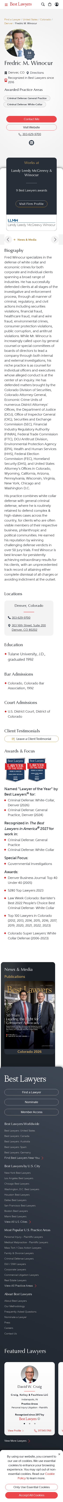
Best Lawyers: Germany (17, 1152)
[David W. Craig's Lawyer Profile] (29, 1379)
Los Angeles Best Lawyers (18, 1178)
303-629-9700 (21, 617)
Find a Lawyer (12, 19)
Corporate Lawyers (15, 1269)
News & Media (27, 239)
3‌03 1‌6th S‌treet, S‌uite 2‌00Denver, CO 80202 (29, 627)
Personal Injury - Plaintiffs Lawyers (23, 1236)
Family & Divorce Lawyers (19, 1253)
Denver (8, 23)
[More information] (39, 1419)
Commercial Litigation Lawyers (21, 1274)
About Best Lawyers (15, 1300)
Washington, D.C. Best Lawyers (21, 1189)
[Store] (49, 4)
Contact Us (10, 1333)
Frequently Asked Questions (20, 1311)
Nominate (31, 1102)
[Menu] (6, 4)
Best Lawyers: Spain (15, 1147)
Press (7, 1322)
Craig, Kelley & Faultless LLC (29, 1394)
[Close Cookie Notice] (59, 1454)
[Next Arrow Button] (55, 239)
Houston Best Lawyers (17, 1194)
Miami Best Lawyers (15, 1216)
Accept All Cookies (31, 1495)
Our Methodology (14, 1306)
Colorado (45, 19)
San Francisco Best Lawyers (20, 1205)
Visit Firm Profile (31, 204)
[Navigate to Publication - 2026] (29, 1017)
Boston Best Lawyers (16, 1211)
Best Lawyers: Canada (16, 1136)
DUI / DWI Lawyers (15, 1264)
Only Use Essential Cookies (31, 1487)
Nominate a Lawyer (15, 1317)
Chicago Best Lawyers (16, 1183)
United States (30, 19)
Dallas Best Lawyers (15, 1200)
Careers (8, 1328)
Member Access (31, 1112)
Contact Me (31, 119)
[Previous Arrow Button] (8, 239)
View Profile (14, 1430)
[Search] (43, 4)
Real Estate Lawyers (15, 1280)
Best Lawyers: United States (19, 1130)
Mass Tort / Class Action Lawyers (22, 1247)
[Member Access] (57, 4)
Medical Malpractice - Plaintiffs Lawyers (26, 1242)
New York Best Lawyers (17, 1172)
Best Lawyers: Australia (17, 1141)
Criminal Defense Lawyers (19, 1258)
